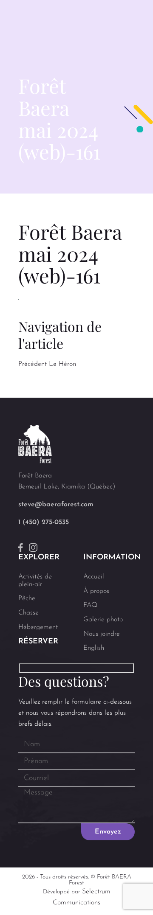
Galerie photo (103, 619)
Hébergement (38, 627)
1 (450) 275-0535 (43, 522)
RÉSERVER (38, 642)
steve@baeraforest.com (55, 504)
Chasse (28, 612)
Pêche (26, 598)
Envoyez (108, 831)
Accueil (93, 576)
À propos (96, 591)
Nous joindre (101, 634)
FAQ (90, 605)
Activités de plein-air (35, 580)
